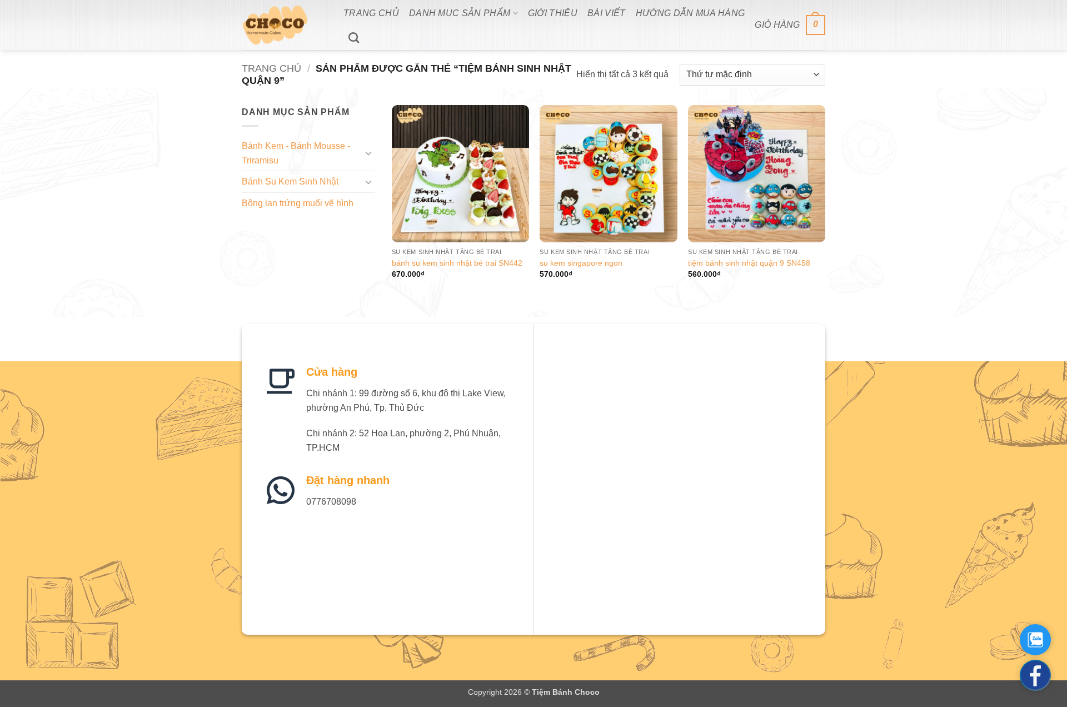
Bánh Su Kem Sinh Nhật (290, 181)
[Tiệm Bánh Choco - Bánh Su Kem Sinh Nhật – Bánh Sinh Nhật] (284, 25)
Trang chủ (271, 68)
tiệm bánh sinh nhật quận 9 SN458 (749, 262)
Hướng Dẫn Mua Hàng (690, 13)
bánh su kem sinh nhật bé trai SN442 (457, 262)
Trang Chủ (371, 13)
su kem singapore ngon (581, 262)
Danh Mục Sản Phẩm (459, 13)
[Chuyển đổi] (368, 153)
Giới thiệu (552, 13)
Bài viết (606, 13)
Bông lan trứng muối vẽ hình (297, 203)
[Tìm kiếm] (353, 37)
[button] (790, 25)
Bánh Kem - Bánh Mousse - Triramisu (296, 153)
